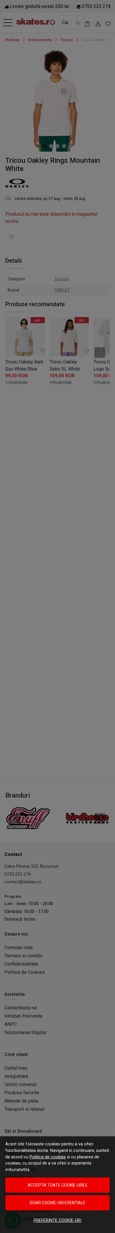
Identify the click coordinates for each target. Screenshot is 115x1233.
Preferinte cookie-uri (57, 1220)
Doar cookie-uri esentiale (58, 1202)
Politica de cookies (47, 1157)
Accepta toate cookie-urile (58, 1185)
